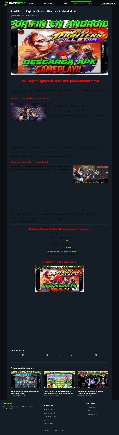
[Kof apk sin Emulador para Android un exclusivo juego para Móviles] (93, 379)
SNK (67, 240)
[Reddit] (72, 355)
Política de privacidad (92, 414)
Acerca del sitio (90, 407)
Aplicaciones (48, 424)
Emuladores (48, 3)
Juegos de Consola (50, 416)
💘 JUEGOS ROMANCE (109, 3)
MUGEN (46, 420)
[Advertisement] (59, 133)
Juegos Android (49, 413)
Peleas (35, 15)
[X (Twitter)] (47, 355)
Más (65, 3)
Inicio (31, 3)
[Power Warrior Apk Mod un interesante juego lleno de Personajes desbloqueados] (59, 379)
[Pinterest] (96, 355)
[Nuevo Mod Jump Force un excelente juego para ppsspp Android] (26, 379)
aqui (69, 247)
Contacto (88, 410)
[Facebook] (23, 355)
